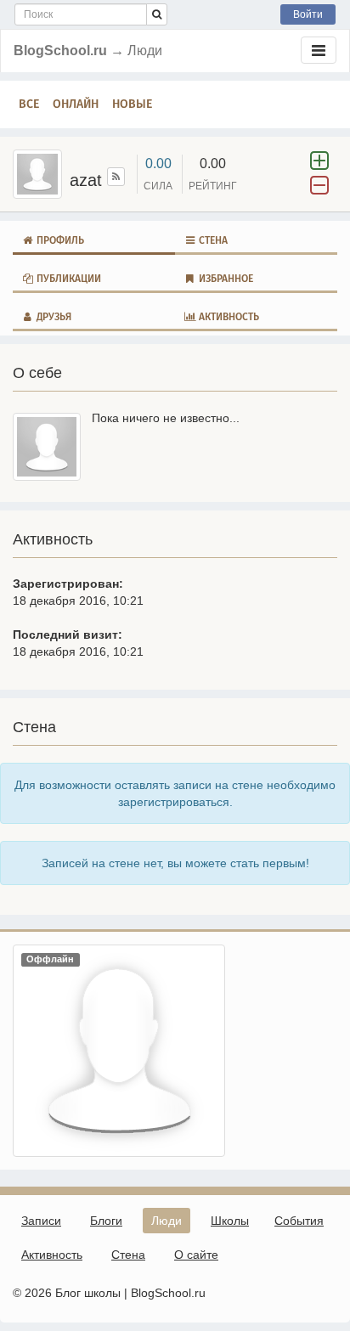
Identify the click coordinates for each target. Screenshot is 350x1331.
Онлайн (76, 104)
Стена (212, 240)
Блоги (106, 1220)
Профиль (59, 240)
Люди (166, 1220)
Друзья (52, 317)
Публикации (67, 279)
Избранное (224, 279)
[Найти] (156, 14)
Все (29, 104)
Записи (41, 1220)
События (299, 1220)
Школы (230, 1220)
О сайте (196, 1254)
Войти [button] (308, 14)
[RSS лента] (116, 176)
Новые (132, 104)
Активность (227, 317)
